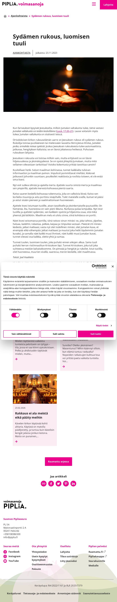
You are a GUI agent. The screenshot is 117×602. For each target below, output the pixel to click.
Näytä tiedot (102, 325)
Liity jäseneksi (68, 561)
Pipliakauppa (98, 556)
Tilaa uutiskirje (69, 556)
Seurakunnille (97, 561)
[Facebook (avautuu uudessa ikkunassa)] (51, 483)
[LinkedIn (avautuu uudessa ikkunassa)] (73, 483)
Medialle (93, 565)
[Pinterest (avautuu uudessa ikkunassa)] (65, 483)
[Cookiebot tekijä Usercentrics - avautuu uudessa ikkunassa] (93, 266)
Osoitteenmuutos (42, 564)
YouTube (14, 560)
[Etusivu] (22, 4)
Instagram (15, 556)
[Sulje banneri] (113, 266)
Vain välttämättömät (21, 334)
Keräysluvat (14, 593)
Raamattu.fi (97, 551)
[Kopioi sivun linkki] (44, 483)
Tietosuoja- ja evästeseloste (39, 593)
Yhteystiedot (39, 551)
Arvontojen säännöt (69, 593)
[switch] (44, 315)
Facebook (14, 551)
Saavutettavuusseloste (96, 593)
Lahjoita (110, 5)
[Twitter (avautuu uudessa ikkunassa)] (58, 483)
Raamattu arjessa (58, 461)
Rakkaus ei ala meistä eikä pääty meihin (31, 415)
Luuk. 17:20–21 (65, 131)
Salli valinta (58, 334)
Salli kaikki (95, 334)
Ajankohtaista (21, 52)
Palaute (36, 569)
